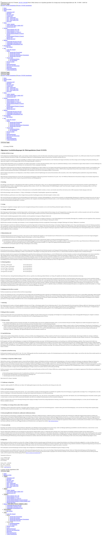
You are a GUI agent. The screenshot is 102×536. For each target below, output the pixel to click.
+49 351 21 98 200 (23, 2)
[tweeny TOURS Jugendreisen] (16, 5)
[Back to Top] (1, 1)
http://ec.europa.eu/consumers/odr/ (33, 452)
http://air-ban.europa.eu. (53, 421)
